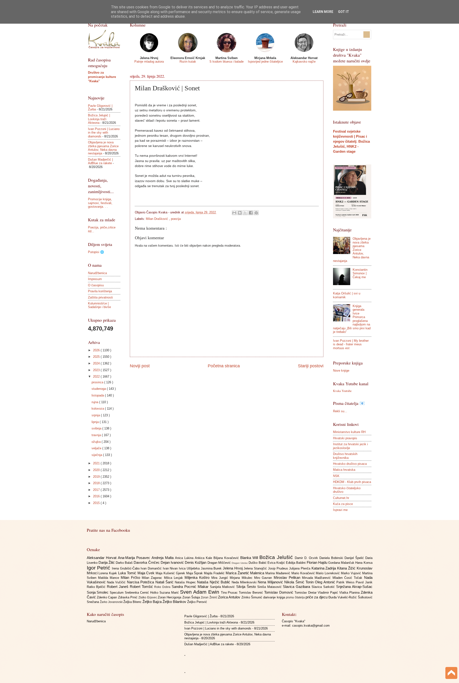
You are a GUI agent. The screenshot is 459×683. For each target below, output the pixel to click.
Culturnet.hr (341, 498)
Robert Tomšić (142, 587)
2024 (97, 363)
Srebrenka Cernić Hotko (142, 592)
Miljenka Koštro (198, 577)
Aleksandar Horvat (102, 558)
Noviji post (140, 365)
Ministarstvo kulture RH (349, 432)
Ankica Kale (204, 558)
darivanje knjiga (274, 597)
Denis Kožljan (196, 562)
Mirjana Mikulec (242, 578)
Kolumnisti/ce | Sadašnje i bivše (99, 305)
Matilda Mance (109, 578)
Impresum (95, 279)
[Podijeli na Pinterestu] (256, 212)
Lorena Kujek (108, 573)
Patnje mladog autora (149, 61)
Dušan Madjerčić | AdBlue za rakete (100, 161)
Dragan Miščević (220, 562)
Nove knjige (341, 370)
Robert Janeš (118, 587)
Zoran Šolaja (191, 597)
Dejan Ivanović (173, 562)
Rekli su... (340, 411)
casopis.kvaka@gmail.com (311, 625)
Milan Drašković (157, 219)
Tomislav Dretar (306, 592)
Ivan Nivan (171, 568)
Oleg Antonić (325, 582)
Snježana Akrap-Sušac (354, 587)
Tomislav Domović (279, 592)
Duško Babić (258, 562)
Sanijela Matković (223, 587)
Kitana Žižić (346, 568)
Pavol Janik (364, 582)
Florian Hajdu (317, 562)
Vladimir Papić (328, 592)
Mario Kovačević (303, 573)
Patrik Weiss (346, 582)
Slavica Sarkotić (323, 587)
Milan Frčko (131, 577)
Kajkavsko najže (304, 61)
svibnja (97, 428)
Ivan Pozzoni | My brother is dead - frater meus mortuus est (351, 344)
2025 (97, 356)
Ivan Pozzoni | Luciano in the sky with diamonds (104, 132)
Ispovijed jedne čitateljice (265, 61)
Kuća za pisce (343, 504)
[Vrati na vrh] (451, 673)
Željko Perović (197, 602)
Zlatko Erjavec (148, 597)
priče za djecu (317, 597)
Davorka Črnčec (147, 562)
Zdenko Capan (107, 597)
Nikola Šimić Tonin (299, 582)
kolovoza (98, 408)
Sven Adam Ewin (200, 592)
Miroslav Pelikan (288, 577)
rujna (95, 402)
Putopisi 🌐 (96, 252)
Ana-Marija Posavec (135, 558)
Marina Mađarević (278, 573)
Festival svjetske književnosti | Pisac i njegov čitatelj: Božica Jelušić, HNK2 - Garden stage (351, 141)
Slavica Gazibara (297, 587)
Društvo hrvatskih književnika (345, 455)
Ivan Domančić (152, 568)
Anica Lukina (185, 558)
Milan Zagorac (153, 578)
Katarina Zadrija (324, 568)
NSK (336, 476)
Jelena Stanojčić (256, 568)
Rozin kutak (188, 61)
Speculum (117, 592)
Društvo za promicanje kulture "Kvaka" (102, 77)
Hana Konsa (363, 562)
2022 (97, 376)
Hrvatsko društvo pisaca (350, 464)
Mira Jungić (220, 578)
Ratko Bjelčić (97, 587)
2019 (97, 476)
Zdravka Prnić (128, 597)
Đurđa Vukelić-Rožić (343, 597)
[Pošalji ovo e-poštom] (234, 212)
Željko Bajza (152, 602)
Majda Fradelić (215, 573)
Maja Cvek (146, 573)
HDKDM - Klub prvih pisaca (352, 482)
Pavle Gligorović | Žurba (201, 616)
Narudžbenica (97, 273)
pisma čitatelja (296, 597)
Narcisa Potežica (141, 582)
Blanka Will (249, 558)
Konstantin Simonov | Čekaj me (360, 273)
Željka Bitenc (132, 602)
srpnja (96, 415)
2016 (97, 496)
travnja (97, 435)
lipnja (96, 422)
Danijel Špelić (354, 558)
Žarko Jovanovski (111, 602)
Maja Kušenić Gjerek (171, 573)
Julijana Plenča (300, 568)
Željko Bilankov (175, 602)
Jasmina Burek (212, 568)
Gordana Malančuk (341, 562)
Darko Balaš (125, 562)
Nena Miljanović (271, 582)
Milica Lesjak (174, 578)
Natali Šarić (165, 582)
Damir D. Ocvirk (307, 558)
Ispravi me (340, 510)
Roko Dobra (163, 586)
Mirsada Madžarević (317, 578)
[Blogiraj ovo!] (239, 212)
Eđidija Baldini (296, 562)
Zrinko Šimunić (252, 597)
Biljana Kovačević (226, 558)
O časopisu (96, 285)
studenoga (99, 388)
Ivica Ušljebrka (190, 568)
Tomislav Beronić (251, 592)
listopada (98, 395)
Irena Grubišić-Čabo (126, 568)
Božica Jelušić (277, 557)
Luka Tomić (127, 573)
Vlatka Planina (350, 592)
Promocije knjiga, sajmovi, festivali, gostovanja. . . (100, 202)
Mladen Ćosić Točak (348, 578)
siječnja (97, 455)
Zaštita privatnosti (100, 297)
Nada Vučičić (117, 582)
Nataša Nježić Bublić (214, 582)
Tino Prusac (230, 592)
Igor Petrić (99, 567)
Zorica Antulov (229, 597)
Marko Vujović (351, 573)
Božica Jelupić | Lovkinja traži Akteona (99, 119)
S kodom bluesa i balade (226, 61)
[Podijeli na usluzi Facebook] (250, 212)
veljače (97, 448)
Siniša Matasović (270, 587)
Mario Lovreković (328, 573)
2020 (97, 470)
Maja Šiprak (195, 573)
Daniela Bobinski (331, 558)
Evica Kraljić (277, 562)
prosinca (98, 382)
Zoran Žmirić (209, 597)
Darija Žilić (107, 562)
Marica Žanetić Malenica (245, 573)
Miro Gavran (264, 578)
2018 (97, 483)
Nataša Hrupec (186, 582)
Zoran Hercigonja (170, 597)
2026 (97, 350)
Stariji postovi (310, 365)
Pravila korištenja (100, 291)
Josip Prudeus (278, 568)
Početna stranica (224, 365)
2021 (97, 463)
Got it (343, 12)
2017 (97, 490)
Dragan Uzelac (240, 563)
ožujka (97, 442)
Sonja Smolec (98, 592)
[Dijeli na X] (245, 212)
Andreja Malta (163, 558)
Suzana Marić (169, 592)
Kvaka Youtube (342, 391)
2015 (97, 503)
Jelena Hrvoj (233, 568)
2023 (97, 370)
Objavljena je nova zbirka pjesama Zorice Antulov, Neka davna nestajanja (103, 148)
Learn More (323, 12)
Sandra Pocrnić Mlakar (191, 587)
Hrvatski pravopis (345, 438)
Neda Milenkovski (245, 582)
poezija (176, 219)
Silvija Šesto (246, 587)
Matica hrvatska (344, 470)
